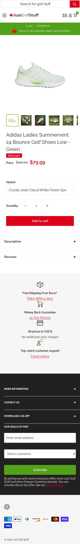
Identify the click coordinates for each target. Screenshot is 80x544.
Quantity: (12, 205)
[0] (75, 15)
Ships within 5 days (40, 298)
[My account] (70, 15)
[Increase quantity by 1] (47, 205)
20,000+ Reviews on (38, 26)
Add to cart (40, 221)
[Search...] (75, 4)
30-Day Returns (40, 317)
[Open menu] (4, 15)
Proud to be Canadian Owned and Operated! (44, 31)
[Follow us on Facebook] (7, 507)
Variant (10, 182)
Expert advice (40, 356)
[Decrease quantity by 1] (25, 205)
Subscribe (40, 470)
